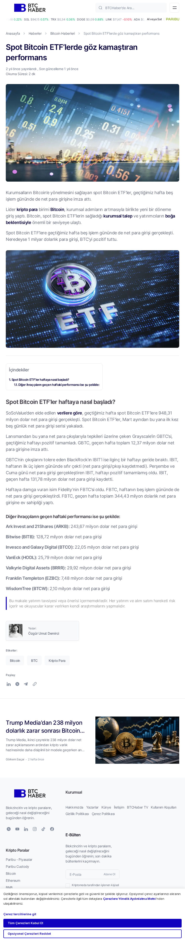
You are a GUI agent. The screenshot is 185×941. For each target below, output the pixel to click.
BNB (9, 887)
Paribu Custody (17, 866)
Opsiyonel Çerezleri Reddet (29, 933)
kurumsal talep (117, 216)
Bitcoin (57, 209)
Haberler (35, 33)
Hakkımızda (74, 807)
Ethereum (13, 880)
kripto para (27, 209)
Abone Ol (109, 874)
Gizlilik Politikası (77, 813)
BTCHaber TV (137, 807)
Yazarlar (92, 807)
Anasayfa (13, 33)
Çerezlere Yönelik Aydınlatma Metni (129, 899)
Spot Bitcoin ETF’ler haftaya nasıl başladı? (40, 379)
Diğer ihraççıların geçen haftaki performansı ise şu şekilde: (58, 384)
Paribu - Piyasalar (19, 859)
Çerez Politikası (103, 813)
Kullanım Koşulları (163, 807)
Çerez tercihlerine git (19, 914)
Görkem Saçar (15, 759)
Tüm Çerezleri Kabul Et (25, 923)
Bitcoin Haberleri (62, 33)
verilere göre (69, 413)
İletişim (119, 807)
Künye (106, 807)
